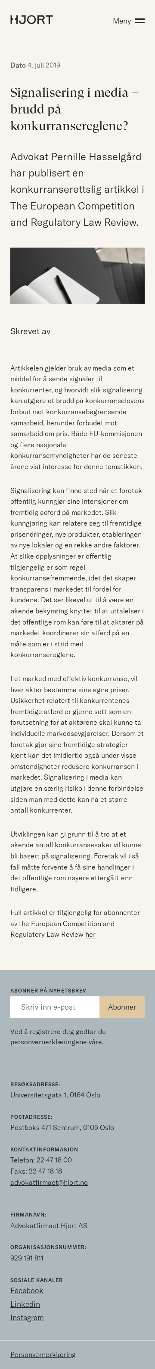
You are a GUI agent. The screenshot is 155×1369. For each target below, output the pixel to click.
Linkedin (25, 1304)
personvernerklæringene (48, 1041)
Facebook (26, 1290)
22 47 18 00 (54, 1160)
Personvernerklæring (43, 1354)
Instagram (27, 1317)
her (90, 934)
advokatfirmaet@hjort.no (49, 1182)
